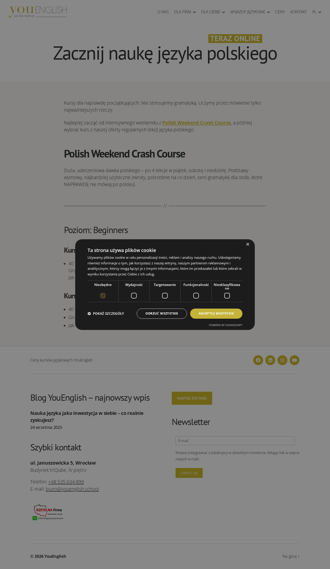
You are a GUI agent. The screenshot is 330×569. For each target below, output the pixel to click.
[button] (106, 314)
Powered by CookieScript (225, 325)
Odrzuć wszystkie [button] (161, 313)
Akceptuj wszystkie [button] (216, 313)
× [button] (247, 244)
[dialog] (165, 284)
